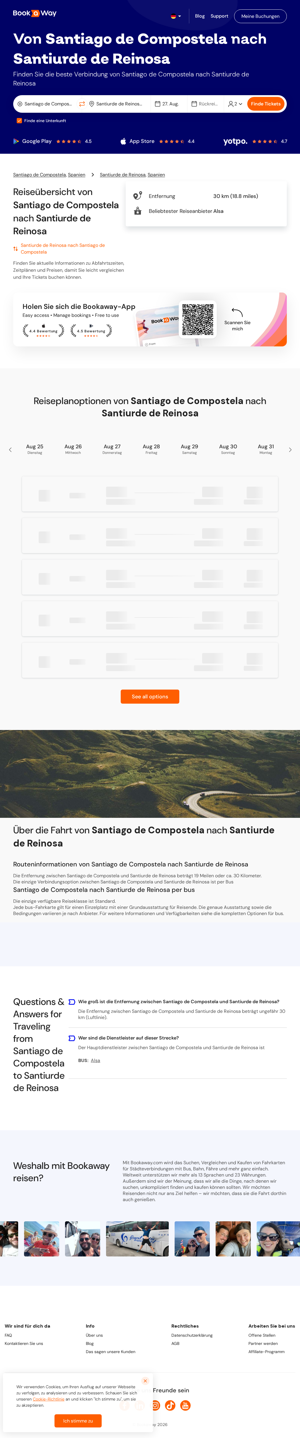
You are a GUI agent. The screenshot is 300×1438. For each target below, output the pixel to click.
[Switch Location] (82, 104)
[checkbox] (19, 120)
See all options (150, 696)
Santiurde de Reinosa (123, 174)
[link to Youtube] (185, 1405)
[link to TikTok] (170, 1405)
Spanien (76, 174)
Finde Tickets (266, 104)
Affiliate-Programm (266, 1351)
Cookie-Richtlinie (48, 1399)
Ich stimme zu (78, 1421)
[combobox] (46, 104)
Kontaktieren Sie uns (24, 1343)
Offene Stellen (261, 1335)
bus (279, 913)
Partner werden (263, 1343)
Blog (90, 1343)
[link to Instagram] (155, 1405)
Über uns (94, 1335)
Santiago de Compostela (39, 174)
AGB (175, 1343)
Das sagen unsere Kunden (110, 1351)
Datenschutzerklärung (192, 1335)
